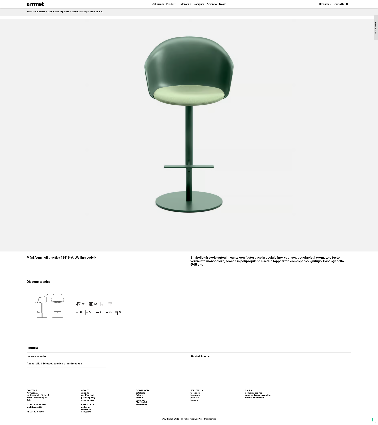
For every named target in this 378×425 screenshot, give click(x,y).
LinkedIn (194, 400)
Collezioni (158, 4)
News (222, 4)
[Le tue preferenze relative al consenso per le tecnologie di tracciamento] (373, 420)
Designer (198, 4)
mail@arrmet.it (34, 407)
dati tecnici (141, 405)
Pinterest (194, 398)
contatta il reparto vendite (258, 395)
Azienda (212, 4)
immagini (140, 400)
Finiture (33, 348)
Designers (86, 412)
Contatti (339, 4)
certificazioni (87, 395)
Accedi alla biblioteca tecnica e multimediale (54, 364)
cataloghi (140, 393)
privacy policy (88, 398)
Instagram (195, 395)
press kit (140, 398)
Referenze (185, 4)
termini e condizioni (254, 398)
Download (325, 4)
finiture (139, 395)
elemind (212, 419)
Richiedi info (198, 356)
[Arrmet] (43, 4)
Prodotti (171, 4)
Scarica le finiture (37, 356)
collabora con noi (253, 393)
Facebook (195, 393)
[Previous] (3, 135)
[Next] (374, 135)
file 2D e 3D (141, 402)
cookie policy (87, 400)
